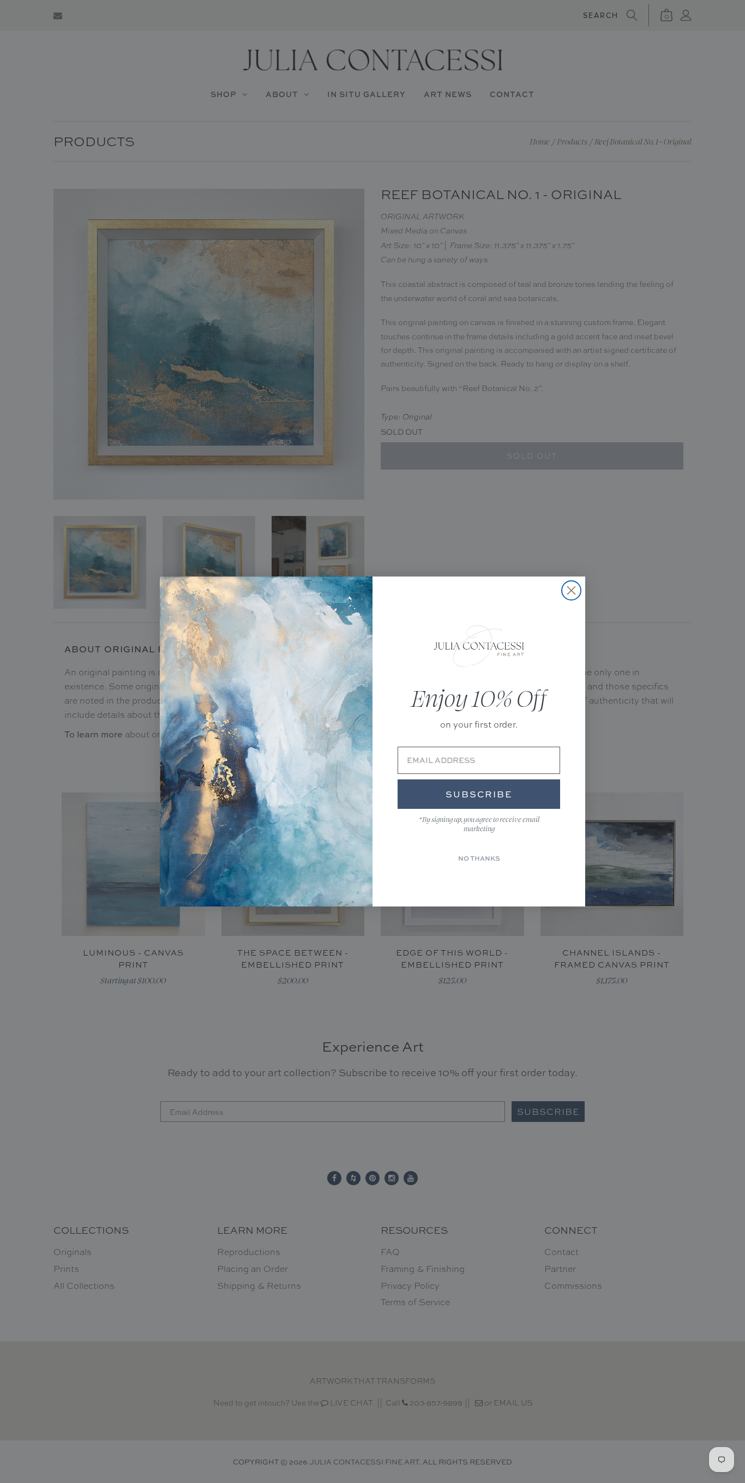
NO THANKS (479, 858)
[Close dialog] (571, 590)
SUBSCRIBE (479, 794)
